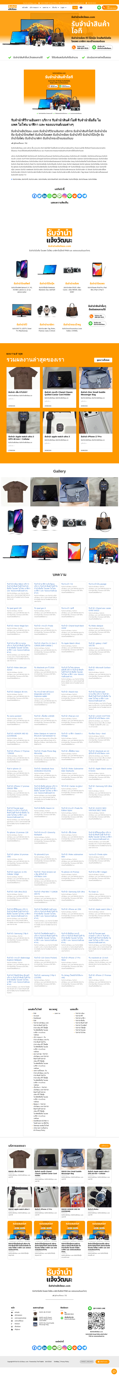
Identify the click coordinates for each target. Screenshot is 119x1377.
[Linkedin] (44, 196)
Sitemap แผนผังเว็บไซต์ (41, 1125)
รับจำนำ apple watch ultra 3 (57, 436)
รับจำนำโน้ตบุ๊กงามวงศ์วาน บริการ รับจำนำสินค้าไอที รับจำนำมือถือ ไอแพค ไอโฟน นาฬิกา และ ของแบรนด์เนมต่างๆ (71, 1247)
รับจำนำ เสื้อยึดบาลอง (70, 751)
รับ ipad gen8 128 (14, 608)
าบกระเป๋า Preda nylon (98, 854)
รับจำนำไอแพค (83, 179)
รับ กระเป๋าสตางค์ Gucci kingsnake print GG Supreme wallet (44, 694)
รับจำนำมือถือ (43, 179)
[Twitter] (39, 196)
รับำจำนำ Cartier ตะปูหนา (72, 786)
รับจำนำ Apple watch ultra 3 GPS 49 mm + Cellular (21, 438)
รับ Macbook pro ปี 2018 (44, 667)
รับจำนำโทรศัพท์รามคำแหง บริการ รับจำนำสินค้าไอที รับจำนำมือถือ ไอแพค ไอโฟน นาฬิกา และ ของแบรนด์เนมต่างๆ (46, 913)
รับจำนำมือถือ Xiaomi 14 (44, 808)
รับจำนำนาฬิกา (33, 179)
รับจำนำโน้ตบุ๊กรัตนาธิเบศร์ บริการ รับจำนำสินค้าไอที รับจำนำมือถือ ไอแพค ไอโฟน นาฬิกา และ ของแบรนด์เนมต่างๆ (18, 979)
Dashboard (37, 1018)
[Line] (69, 196)
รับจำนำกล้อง (17, 179)
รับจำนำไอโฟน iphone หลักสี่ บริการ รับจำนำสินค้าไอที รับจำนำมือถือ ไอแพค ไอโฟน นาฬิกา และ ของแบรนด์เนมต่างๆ (72, 671)
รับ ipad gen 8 (40, 608)
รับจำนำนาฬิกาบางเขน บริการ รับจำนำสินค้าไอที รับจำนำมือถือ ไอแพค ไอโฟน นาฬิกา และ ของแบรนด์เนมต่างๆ (18, 647)
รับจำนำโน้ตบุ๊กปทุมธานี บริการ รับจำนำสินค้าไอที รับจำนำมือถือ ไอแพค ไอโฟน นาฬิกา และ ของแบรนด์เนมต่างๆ (46, 1246)
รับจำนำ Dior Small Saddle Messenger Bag (93, 393)
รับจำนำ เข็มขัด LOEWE (44, 716)
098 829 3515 (111, 8)
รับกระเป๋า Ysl (67, 584)
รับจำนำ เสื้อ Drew (68, 832)
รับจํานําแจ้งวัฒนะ (104, 48)
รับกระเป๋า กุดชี (67, 608)
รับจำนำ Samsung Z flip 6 (17, 933)
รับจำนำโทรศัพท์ (63, 179)
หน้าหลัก (25, 7)
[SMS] (59, 196)
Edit (35, 1013)
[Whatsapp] (49, 196)
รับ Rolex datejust (96, 626)
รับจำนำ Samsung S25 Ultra (73, 892)
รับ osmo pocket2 (14, 716)
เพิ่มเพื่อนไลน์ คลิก (69, 1317)
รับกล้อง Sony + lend (97, 734)
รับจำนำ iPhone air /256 (71, 909)
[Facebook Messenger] (79, 196)
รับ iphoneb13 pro (41, 854)
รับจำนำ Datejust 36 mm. (17, 692)
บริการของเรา (34, 7)
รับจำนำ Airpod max (69, 692)
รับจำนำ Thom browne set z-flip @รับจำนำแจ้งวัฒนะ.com (45, 874)
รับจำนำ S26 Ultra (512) (17, 892)
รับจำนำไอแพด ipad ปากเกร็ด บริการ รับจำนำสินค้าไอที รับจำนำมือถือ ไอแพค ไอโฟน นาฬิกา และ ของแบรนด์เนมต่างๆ (100, 696)
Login (62, 7)
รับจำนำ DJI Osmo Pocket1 (45, 958)
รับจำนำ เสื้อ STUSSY (18, 392)
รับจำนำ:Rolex (93, 1209)
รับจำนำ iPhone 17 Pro (91, 436)
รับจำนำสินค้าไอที (53, 179)
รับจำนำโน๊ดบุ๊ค (73, 179)
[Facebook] (34, 196)
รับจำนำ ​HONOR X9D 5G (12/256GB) (70, 1210)
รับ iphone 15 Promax (70, 872)
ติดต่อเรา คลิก (80, 46)
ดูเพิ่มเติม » (11, 399)
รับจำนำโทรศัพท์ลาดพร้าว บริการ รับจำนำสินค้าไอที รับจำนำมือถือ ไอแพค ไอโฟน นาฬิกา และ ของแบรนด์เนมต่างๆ (46, 937)
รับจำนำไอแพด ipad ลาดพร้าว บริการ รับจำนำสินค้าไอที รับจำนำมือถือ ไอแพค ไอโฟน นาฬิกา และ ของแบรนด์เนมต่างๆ (100, 937)
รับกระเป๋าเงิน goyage (97, 584)
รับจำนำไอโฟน (92, 179)
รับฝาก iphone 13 (14, 769)
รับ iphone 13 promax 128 (17, 832)
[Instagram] (64, 196)
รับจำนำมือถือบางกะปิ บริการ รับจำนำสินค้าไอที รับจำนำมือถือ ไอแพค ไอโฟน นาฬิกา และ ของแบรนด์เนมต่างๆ (73, 937)
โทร (65, 1312)
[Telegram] (84, 196)
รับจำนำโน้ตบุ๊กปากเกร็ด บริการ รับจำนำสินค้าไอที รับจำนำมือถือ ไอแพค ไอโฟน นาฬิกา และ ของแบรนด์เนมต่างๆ (99, 1246)
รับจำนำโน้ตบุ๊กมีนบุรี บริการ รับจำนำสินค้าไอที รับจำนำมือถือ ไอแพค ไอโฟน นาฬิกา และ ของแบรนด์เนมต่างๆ (19, 1246)
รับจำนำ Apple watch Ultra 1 (100, 909)
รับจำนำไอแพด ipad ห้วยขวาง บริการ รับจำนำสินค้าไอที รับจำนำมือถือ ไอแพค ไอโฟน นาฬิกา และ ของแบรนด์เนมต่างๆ (18, 812)
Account (36, 1016)
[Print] (74, 196)
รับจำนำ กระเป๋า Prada (43, 626)
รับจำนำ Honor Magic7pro (17, 626)
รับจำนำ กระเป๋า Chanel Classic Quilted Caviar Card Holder (59, 393)
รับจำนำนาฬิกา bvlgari (98, 872)
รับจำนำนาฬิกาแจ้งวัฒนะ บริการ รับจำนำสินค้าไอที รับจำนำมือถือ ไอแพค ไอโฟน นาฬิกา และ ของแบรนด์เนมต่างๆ (46, 588)
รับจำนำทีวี (25, 179)
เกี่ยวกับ (54, 7)
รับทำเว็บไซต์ (48, 1362)
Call (108, 6)
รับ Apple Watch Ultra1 (70, 643)
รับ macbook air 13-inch (98, 958)
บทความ (45, 7)
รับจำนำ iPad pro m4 (70, 716)
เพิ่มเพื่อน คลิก (101, 46)
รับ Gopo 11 (93, 892)
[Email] (54, 196)
